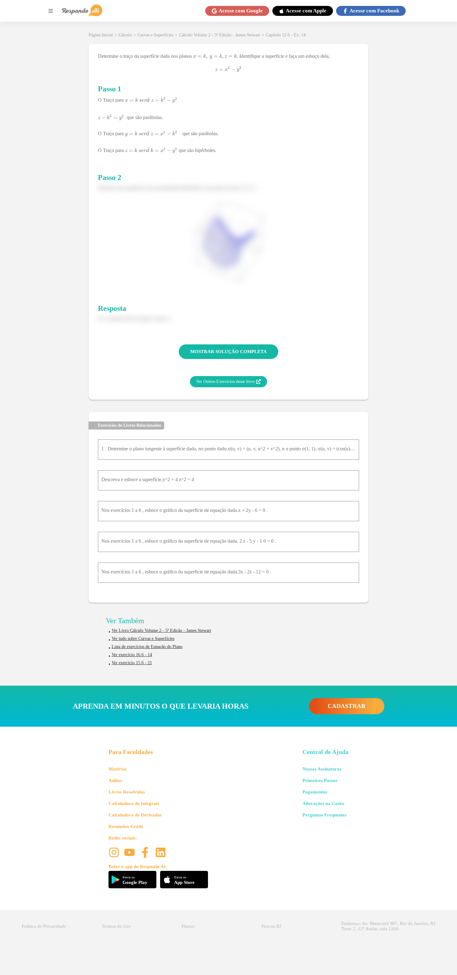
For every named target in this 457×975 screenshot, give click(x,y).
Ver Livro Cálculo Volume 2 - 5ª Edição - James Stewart (161, 630)
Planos (188, 926)
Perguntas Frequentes (324, 814)
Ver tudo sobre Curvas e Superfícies (143, 638)
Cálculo (125, 35)
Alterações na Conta (323, 803)
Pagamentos (314, 791)
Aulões (115, 780)
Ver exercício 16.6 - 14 (132, 654)
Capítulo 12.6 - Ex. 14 (286, 35)
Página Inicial (101, 35)
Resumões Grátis (125, 826)
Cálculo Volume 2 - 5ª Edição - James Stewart (219, 35)
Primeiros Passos (319, 780)
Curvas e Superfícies (155, 35)
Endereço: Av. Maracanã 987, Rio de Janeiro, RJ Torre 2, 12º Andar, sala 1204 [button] (388, 926)
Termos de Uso (116, 926)
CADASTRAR (347, 706)
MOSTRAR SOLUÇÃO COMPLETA (228, 351)
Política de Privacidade (44, 926)
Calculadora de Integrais (133, 803)
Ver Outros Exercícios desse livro (225, 381)
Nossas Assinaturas (321, 768)
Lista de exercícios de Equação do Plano (147, 646)
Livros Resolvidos (126, 791)
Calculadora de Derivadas (135, 814)
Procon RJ (271, 926)
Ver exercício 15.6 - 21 (132, 662)
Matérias (117, 768)
